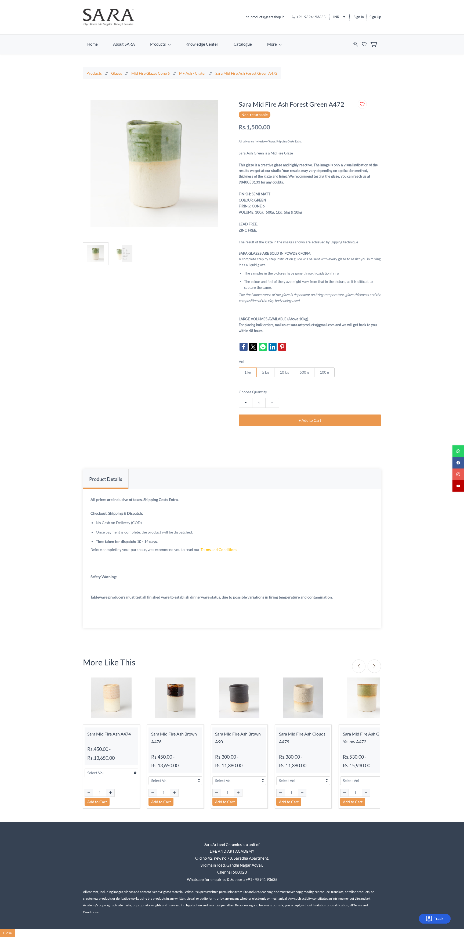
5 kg (265, 372)
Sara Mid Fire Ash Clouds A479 (302, 737)
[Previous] (358, 666)
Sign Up (375, 17)
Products (94, 73)
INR (336, 17)
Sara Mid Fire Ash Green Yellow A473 (365, 737)
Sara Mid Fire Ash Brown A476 (174, 737)
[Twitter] (253, 347)
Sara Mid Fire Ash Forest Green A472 (246, 73)
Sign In (359, 17)
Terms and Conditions (219, 549)
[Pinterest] (282, 347)
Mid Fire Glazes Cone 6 (150, 73)
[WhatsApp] (263, 347)
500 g (304, 372)
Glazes (116, 73)
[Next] (374, 666)
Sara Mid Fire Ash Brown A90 (238, 737)
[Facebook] (244, 347)
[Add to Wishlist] (362, 104)
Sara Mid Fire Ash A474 (109, 733)
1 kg (247, 372)
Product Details (105, 479)
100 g (324, 372)
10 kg (284, 372)
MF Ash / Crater (192, 73)
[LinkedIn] (273, 347)
